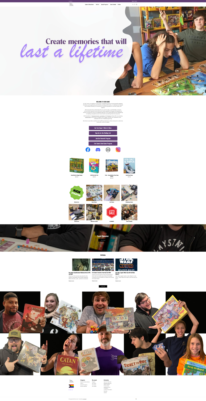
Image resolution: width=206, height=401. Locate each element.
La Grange (102, 116)
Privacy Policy (106, 385)
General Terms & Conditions (107, 388)
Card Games (111, 202)
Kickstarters (76, 202)
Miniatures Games (94, 221)
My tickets (94, 384)
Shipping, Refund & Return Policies (107, 384)
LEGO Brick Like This (94, 175)
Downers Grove (95, 116)
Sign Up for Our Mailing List (103, 133)
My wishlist (94, 386)
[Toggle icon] (133, 4)
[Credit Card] (136, 399)
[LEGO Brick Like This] (94, 166)
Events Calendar (113, 4)
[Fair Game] (71, 4)
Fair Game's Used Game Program (103, 143)
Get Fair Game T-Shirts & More (102, 128)
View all (103, 286)
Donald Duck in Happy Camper (76, 175)
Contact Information (108, 389)
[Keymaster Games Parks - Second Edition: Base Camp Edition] (112, 166)
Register (93, 381)
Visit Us (81, 383)
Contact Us (70, 1)
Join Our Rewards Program (103, 138)
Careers (105, 392)
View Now (103, 240)
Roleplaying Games (129, 202)
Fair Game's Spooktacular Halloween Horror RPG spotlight (79, 273)
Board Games (94, 202)
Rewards (105, 391)
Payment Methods (107, 381)
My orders (94, 383)
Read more (71, 280)
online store (88, 117)
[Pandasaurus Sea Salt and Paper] (129, 166)
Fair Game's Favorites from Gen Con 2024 (101, 272)
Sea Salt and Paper (129, 175)
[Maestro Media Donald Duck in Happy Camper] (77, 166)
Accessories (76, 221)
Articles (119, 4)
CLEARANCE (112, 221)
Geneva (109, 116)
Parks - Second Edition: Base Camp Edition (111, 175)
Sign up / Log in (134, 1)
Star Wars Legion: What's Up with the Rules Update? (125, 273)
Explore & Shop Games (85, 381)
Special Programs (83, 384)
